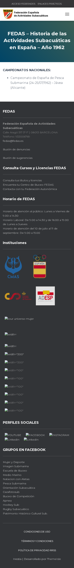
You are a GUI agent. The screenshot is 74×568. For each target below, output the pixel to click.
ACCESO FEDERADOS (23, 3)
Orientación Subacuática (19, 487)
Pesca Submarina (14, 483)
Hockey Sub (11, 504)
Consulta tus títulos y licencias (22, 180)
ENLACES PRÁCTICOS (50, 3)
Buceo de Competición (18, 496)
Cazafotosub (11, 492)
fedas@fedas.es (13, 141)
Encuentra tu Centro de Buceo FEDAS (28, 184)
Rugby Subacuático (16, 509)
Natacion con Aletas (16, 479)
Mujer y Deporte (14, 462)
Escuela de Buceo (15, 470)
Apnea (7, 500)
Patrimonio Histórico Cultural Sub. (25, 513)
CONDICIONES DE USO (37, 531)
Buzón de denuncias (16, 149)
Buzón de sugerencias (17, 158)
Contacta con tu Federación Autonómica (30, 189)
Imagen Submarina (16, 466)
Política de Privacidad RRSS (37, 550)
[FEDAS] (27, 14)
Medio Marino (12, 475)
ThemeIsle (54, 559)
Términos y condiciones (37, 541)
